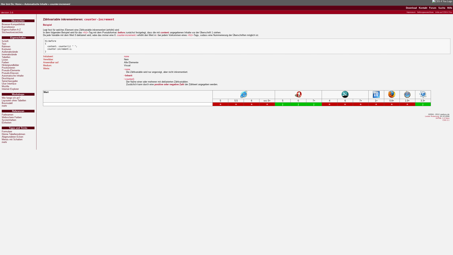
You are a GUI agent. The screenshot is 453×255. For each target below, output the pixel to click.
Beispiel (47, 25)
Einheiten (6, 122)
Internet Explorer (10, 89)
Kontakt (423, 8)
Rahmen (6, 46)
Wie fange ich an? (11, 98)
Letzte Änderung (432, 116)
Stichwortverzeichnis (12, 32)
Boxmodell (7, 103)
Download (411, 8)
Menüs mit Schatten (12, 139)
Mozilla (5, 86)
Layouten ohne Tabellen (14, 100)
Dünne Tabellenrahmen (13, 134)
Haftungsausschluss (425, 12)
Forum (432, 8)
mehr (4, 105)
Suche (441, 8)
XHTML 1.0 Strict (442, 118)
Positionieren (8, 67)
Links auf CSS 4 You (443, 12)
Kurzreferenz (8, 27)
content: (164, 32)
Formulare (7, 131)
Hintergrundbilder (10, 65)
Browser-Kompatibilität (13, 24)
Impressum (411, 12)
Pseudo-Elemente (11, 70)
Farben (5, 62)
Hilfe (449, 8)
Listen (5, 59)
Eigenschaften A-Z (11, 29)
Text (4, 43)
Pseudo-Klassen (10, 73)
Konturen (6, 49)
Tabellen (6, 57)
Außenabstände (10, 51)
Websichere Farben (12, 117)
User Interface (9, 83)
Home (18, 4)
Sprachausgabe (10, 81)
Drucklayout (8, 78)
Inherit (128, 75)
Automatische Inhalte (35, 4)
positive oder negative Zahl (169, 84)
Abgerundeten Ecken (12, 136)
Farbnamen (7, 114)
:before (121, 32)
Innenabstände (9, 54)
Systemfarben (9, 120)
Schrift (5, 41)
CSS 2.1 (446, 120)
